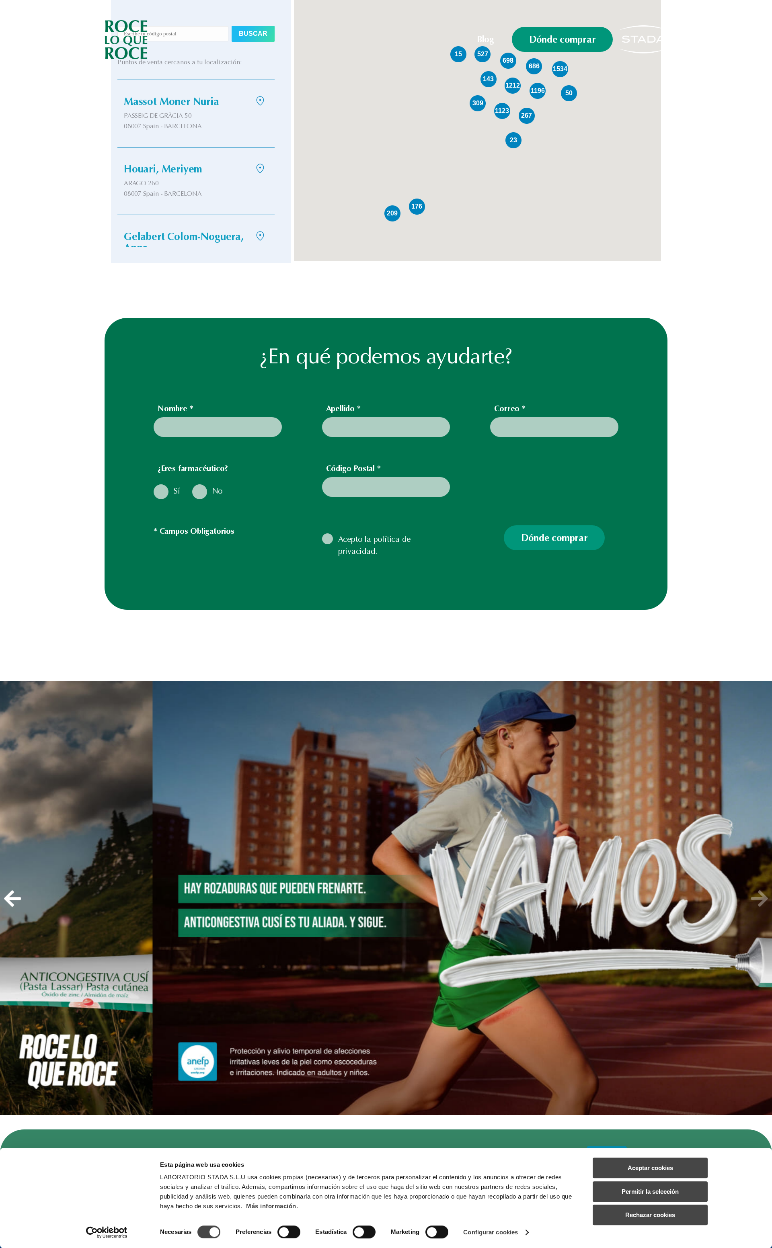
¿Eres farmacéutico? (193, 468)
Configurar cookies (490, 1232)
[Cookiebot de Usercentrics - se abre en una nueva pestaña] (107, 1232)
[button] (12, 898)
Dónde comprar (562, 39)
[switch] (288, 1231)
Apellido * (343, 408)
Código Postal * (353, 468)
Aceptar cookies (650, 1167)
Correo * (509, 408)
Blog (485, 39)
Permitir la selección (650, 1191)
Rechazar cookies (650, 1214)
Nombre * (175, 408)
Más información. (272, 1206)
